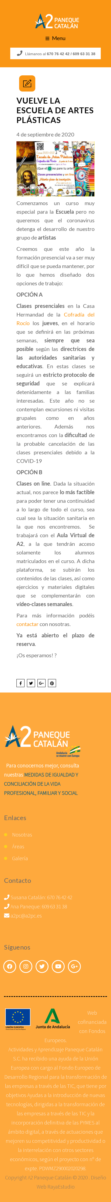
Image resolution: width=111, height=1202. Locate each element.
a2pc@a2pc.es (25, 915)
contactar (27, 624)
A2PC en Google (74, 966)
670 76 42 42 (59, 897)
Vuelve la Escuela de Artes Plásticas (55, 110)
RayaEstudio (61, 1186)
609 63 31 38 (54, 906)
